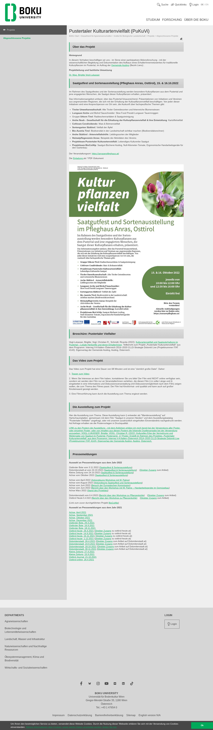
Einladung (78, 158)
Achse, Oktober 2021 (79, 517)
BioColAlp (113, 503)
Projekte (11, 30)
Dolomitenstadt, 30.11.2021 (82, 549)
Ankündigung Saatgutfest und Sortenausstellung (118, 482)
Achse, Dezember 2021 (80, 520)
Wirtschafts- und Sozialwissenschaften (26, 667)
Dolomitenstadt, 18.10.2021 (82, 546)
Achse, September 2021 (81, 515)
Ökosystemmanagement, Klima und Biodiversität (24, 659)
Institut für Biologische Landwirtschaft (129, 36)
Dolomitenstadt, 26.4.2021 (82, 541)
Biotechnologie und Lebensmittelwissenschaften (20, 630)
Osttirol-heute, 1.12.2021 (81, 538)
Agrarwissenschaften (16, 621)
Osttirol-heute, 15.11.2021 (82, 536)
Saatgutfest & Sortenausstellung (116, 467)
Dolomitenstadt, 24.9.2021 (82, 544)
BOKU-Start (74, 36)
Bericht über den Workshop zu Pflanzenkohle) (114, 498)
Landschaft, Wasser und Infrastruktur (25, 639)
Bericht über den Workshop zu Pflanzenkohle (121, 495)
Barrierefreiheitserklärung (109, 715)
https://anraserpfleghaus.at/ (105, 153)
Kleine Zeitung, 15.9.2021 (81, 554)
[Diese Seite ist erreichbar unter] (181, 39)
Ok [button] (202, 725)
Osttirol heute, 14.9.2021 (81, 533)
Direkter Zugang (148, 470)
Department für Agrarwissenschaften (96, 36)
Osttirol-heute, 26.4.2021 (81, 530)
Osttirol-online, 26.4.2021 (81, 559)
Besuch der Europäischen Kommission (111, 485)
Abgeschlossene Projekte (17, 38)
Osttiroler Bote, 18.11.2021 (82, 528)
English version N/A (150, 715)
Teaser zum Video (80, 373)
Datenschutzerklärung (80, 715)
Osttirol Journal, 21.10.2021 (83, 557)
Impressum (58, 715)
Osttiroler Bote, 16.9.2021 (81, 525)
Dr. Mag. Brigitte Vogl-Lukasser (84, 75)
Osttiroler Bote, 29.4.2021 (81, 523)
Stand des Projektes (98, 490)
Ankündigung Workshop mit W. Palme (110, 480)
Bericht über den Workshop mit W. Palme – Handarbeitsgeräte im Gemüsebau (130, 488)
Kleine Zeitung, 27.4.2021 (81, 551)
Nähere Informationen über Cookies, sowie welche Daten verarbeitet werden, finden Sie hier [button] (71, 727)
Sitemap (131, 715)
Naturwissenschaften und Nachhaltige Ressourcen (26, 648)
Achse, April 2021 (77, 512)
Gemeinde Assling (120, 65)
